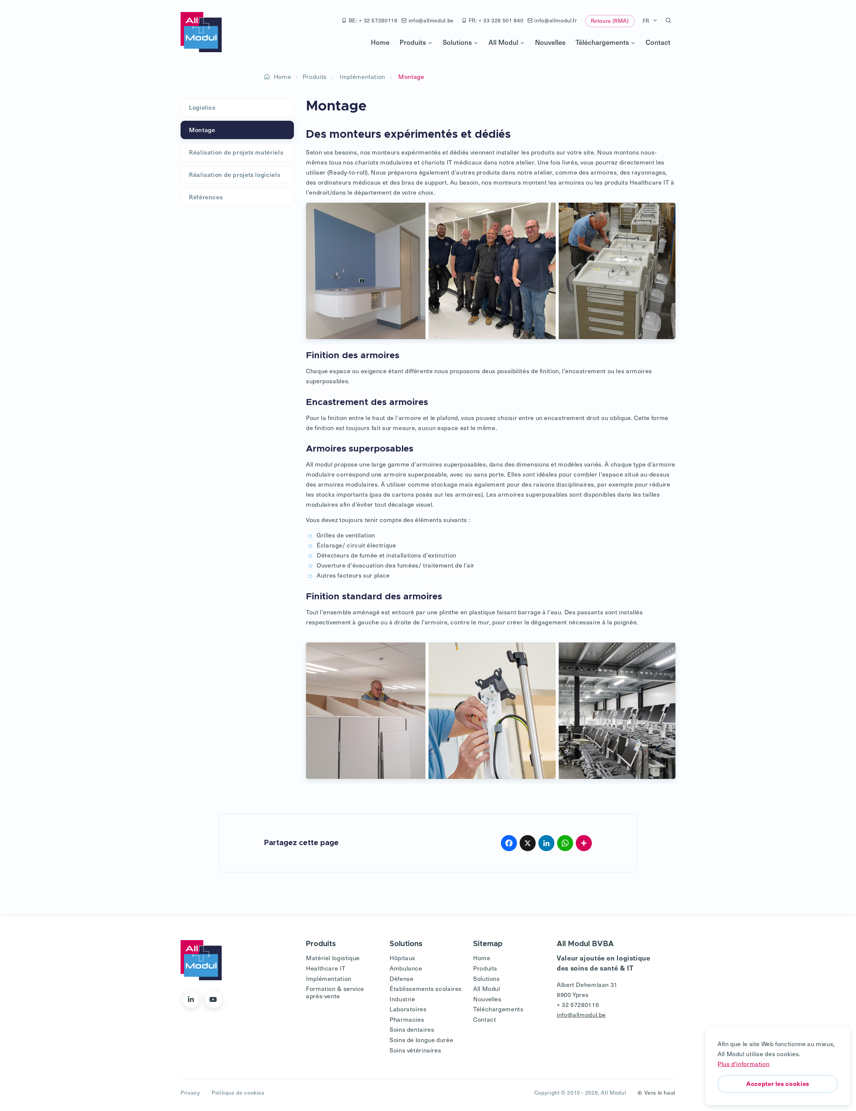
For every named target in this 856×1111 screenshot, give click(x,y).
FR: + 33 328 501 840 (496, 20)
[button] (668, 20)
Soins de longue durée (421, 1039)
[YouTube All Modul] (213, 999)
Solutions (457, 42)
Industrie (402, 999)
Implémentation (362, 76)
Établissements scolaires (426, 988)
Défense (401, 978)
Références (206, 197)
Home (380, 42)
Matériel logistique (333, 957)
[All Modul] (201, 32)
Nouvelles (550, 42)
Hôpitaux (402, 957)
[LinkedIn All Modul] (191, 999)
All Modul (503, 42)
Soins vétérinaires (415, 1050)
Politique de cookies (238, 1092)
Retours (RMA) (610, 20)
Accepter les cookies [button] (777, 1083)
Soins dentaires (412, 1029)
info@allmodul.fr (555, 20)
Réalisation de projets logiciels (234, 174)
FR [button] (647, 20)
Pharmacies (407, 1019)
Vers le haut (659, 1092)
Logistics (202, 107)
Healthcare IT (325, 968)
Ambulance (406, 968)
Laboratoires (408, 1009)
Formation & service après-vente (335, 992)
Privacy (190, 1092)
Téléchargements (602, 42)
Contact (658, 42)
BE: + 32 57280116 (373, 20)
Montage (202, 129)
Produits (413, 42)
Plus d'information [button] (743, 1063)
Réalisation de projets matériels (236, 152)
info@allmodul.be (431, 20)
